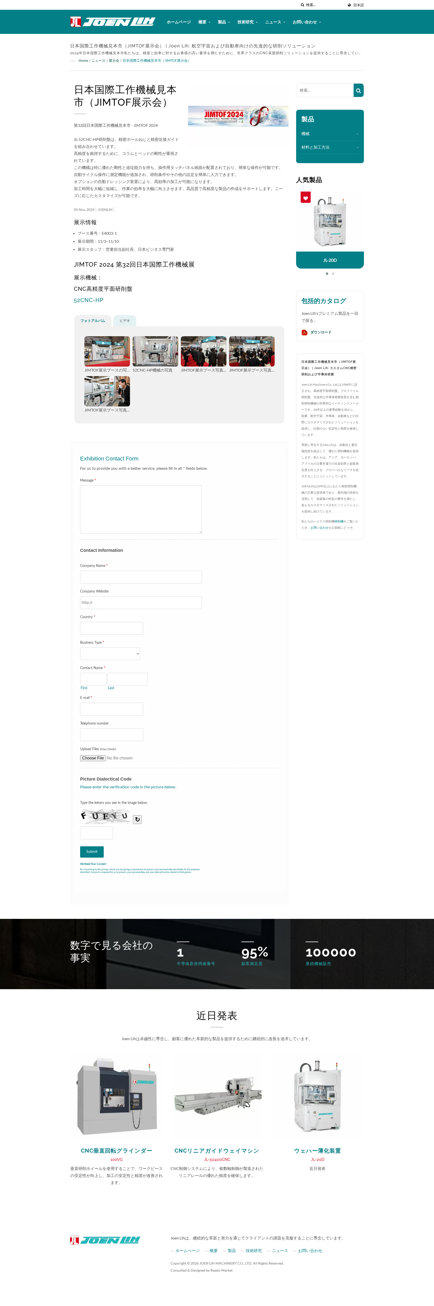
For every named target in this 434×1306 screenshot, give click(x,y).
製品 (222, 21)
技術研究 (246, 21)
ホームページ (179, 21)
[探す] (302, 5)
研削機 (339, 521)
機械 (305, 133)
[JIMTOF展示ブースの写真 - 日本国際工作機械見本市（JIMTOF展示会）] (107, 351)
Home (83, 60)
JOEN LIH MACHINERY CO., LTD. (225, 1263)
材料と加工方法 (315, 147)
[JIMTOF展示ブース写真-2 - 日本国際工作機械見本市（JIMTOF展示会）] (252, 351)
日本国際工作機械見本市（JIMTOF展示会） (157, 60)
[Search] (359, 90)
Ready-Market (221, 1270)
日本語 (358, 5)
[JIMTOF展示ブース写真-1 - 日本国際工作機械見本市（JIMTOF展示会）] (204, 351)
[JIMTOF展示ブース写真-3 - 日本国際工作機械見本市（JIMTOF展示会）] (107, 391)
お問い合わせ (305, 21)
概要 (202, 21)
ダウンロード (321, 332)
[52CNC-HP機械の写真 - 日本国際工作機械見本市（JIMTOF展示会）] (155, 351)
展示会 (114, 60)
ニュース (273, 21)
